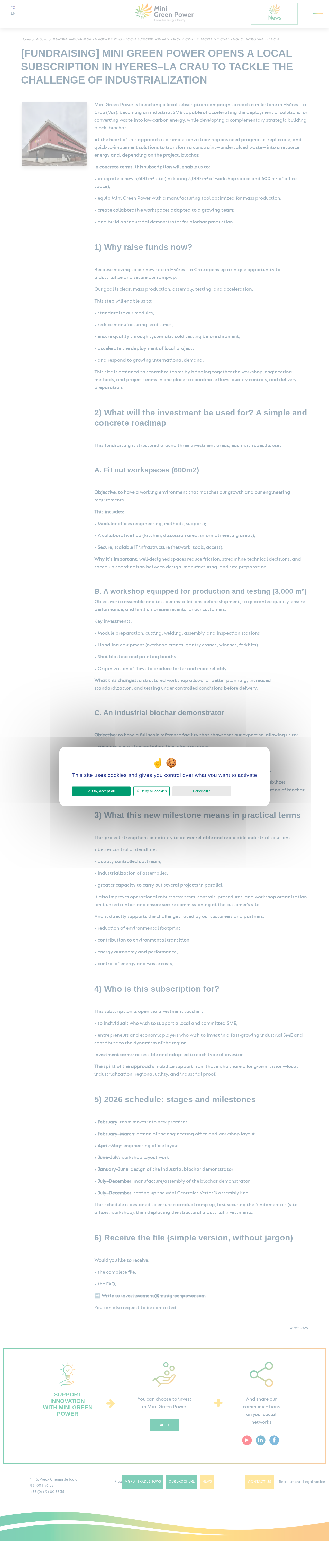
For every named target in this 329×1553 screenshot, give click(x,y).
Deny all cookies (153, 791)
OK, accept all (103, 791)
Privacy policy (245, 791)
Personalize (202, 791)
